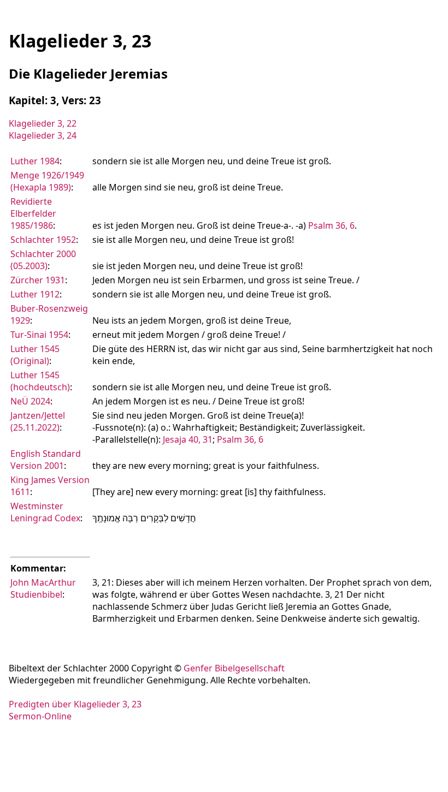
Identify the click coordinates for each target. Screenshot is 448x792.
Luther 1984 (35, 161)
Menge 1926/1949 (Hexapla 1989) (47, 181)
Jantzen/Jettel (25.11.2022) (37, 421)
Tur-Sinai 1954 (39, 335)
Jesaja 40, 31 (188, 439)
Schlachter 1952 (43, 240)
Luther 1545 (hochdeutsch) (40, 381)
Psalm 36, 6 (331, 225)
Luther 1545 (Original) (35, 355)
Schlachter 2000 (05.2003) (43, 260)
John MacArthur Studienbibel (43, 588)
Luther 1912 (35, 294)
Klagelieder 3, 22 (42, 123)
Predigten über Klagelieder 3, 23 (75, 704)
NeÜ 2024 (30, 401)
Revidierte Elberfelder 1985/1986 (33, 213)
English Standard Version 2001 (45, 460)
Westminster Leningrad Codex (45, 512)
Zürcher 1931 (37, 280)
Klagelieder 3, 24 (42, 135)
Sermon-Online (40, 716)
